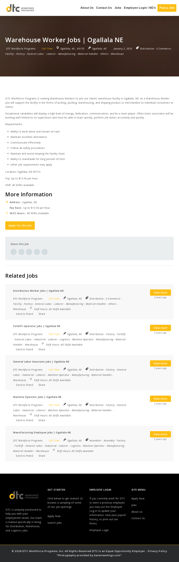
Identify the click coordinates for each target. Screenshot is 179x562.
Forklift (121, 334)
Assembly (109, 440)
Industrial (40, 339)
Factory (20, 53)
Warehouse (117, 53)
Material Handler (88, 53)
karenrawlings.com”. (108, 555)
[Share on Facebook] (13, 252)
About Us (87, 7)
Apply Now (54, 516)
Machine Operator (83, 339)
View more (160, 292)
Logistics (65, 339)
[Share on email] (45, 252)
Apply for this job (20, 225)
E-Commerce (163, 48)
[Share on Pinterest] (29, 252)
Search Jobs (55, 522)
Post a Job (166, 7)
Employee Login (99, 530)
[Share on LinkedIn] (37, 252)
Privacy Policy (157, 551)
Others (104, 53)
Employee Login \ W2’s (140, 7)
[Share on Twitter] (21, 252)
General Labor (35, 53)
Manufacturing (67, 53)
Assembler (96, 440)
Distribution (147, 48)
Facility (9, 53)
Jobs (117, 7)
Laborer (51, 53)
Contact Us (104, 7)
